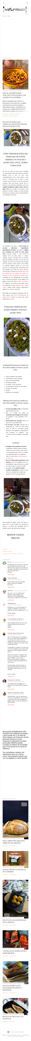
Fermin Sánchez (12, 578)
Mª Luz (10, 562)
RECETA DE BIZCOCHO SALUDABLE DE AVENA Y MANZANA (12, 988)
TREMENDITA (12, 603)
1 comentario (12, 1021)
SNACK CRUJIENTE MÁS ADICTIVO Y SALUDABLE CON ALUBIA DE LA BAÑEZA (14, 95)
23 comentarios (12, 956)
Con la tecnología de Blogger (17, 1032)
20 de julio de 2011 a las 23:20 (15, 620)
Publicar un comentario (14, 114)
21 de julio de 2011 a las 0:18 (14, 634)
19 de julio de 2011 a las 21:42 (18, 562)
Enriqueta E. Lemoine (14, 680)
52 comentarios (12, 874)
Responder (11, 574)
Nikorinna (10, 590)
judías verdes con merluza (21, 281)
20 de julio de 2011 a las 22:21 (15, 604)
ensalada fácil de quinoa (11, 273)
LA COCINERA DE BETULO (16, 619)
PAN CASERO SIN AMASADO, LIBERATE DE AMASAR (14, 842)
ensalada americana (23, 271)
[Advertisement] (15, 37)
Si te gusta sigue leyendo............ (11, 116)
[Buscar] (27, 2)
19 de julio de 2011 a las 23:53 (14, 579)
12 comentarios (12, 925)
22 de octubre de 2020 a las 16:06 (16, 681)
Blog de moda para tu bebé (15, 692)
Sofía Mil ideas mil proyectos (16, 633)
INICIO (5, 16)
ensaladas (10, 551)
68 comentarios (12, 845)
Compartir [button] (5, 114)
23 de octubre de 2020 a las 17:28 (16, 694)
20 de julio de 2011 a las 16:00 (21, 590)
